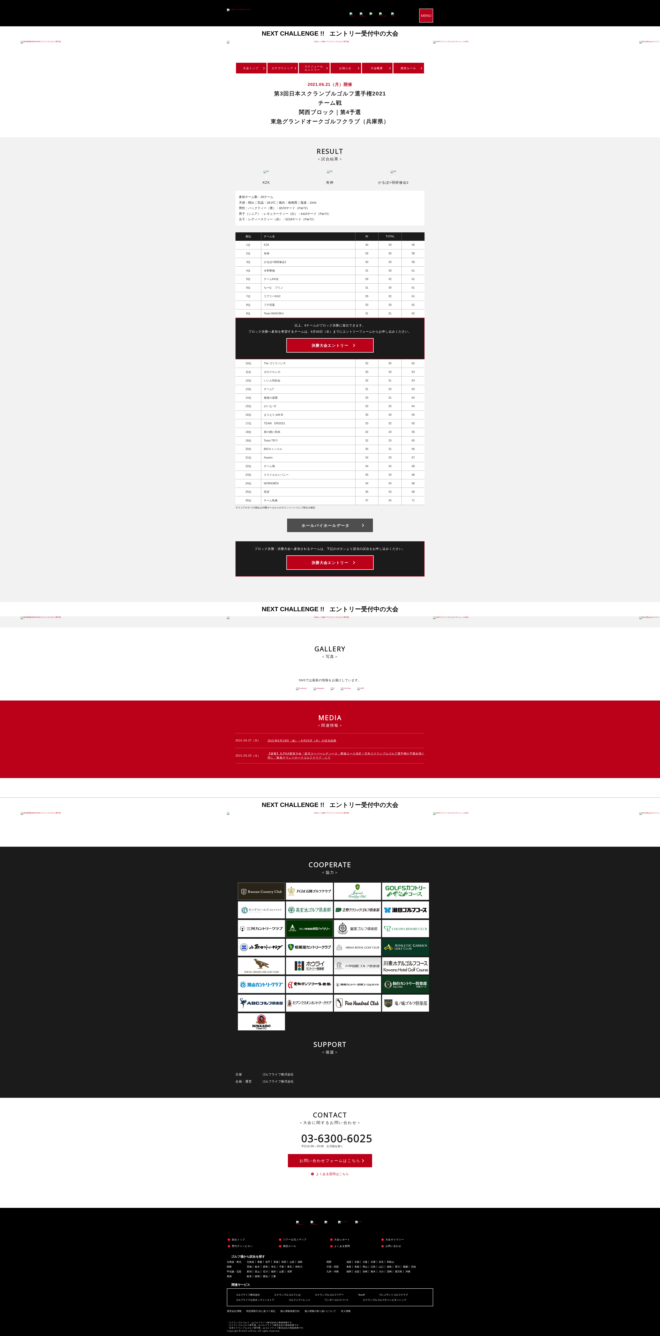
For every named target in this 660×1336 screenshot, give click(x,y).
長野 (289, 1271)
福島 (300, 1261)
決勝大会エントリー (330, 345)
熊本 (373, 1271)
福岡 (348, 1271)
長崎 (365, 1271)
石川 (265, 1271)
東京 (289, 1266)
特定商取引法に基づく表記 (261, 1311)
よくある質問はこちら (332, 1174)
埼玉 (273, 1266)
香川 (397, 1266)
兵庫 (373, 1261)
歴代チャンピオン (242, 1246)
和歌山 (390, 1261)
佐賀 (357, 1271)
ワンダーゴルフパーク (336, 1300)
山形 (292, 1261)
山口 (381, 1266)
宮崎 (389, 1271)
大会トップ (250, 68)
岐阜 (249, 1276)
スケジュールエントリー (314, 68)
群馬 (265, 1266)
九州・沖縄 (333, 1271)
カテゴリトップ (282, 68)
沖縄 (407, 1271)
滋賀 (348, 1261)
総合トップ (238, 1239)
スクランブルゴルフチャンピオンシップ (384, 1300)
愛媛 (405, 1266)
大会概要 (377, 68)
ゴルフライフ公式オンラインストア (255, 1300)
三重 (273, 1276)
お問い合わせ (393, 1246)
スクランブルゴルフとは (287, 1294)
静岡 (257, 1276)
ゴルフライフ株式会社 (248, 1294)
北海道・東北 (234, 1261)
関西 (329, 1261)
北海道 (250, 1261)
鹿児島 (398, 1271)
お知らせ (345, 68)
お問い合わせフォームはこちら (330, 1161)
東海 (229, 1276)
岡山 (365, 1266)
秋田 (284, 1261)
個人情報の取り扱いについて (320, 1311)
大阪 (365, 1261)
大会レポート (342, 1239)
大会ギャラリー (395, 1239)
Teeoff (361, 1294)
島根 (357, 1266)
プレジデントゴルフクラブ (393, 1294)
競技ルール (408, 68)
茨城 (249, 1266)
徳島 (389, 1266)
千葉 (281, 1266)
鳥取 (348, 1266)
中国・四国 (333, 1266)
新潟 (249, 1271)
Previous (10, 42)
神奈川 (298, 1266)
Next (649, 42)
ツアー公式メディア (295, 1239)
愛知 (265, 1276)
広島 (373, 1266)
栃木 (257, 1266)
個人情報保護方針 (290, 1311)
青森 (259, 1261)
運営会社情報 (234, 1311)
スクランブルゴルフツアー (329, 1294)
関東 (229, 1266)
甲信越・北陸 (234, 1271)
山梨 (281, 1271)
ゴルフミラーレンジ (299, 1300)
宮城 (275, 1261)
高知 (413, 1266)
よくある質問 (342, 1246)
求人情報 (346, 1311)
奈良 (381, 1261)
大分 (381, 1271)
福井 (273, 1271)
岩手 (267, 1261)
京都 (357, 1261)
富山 (257, 1271)
